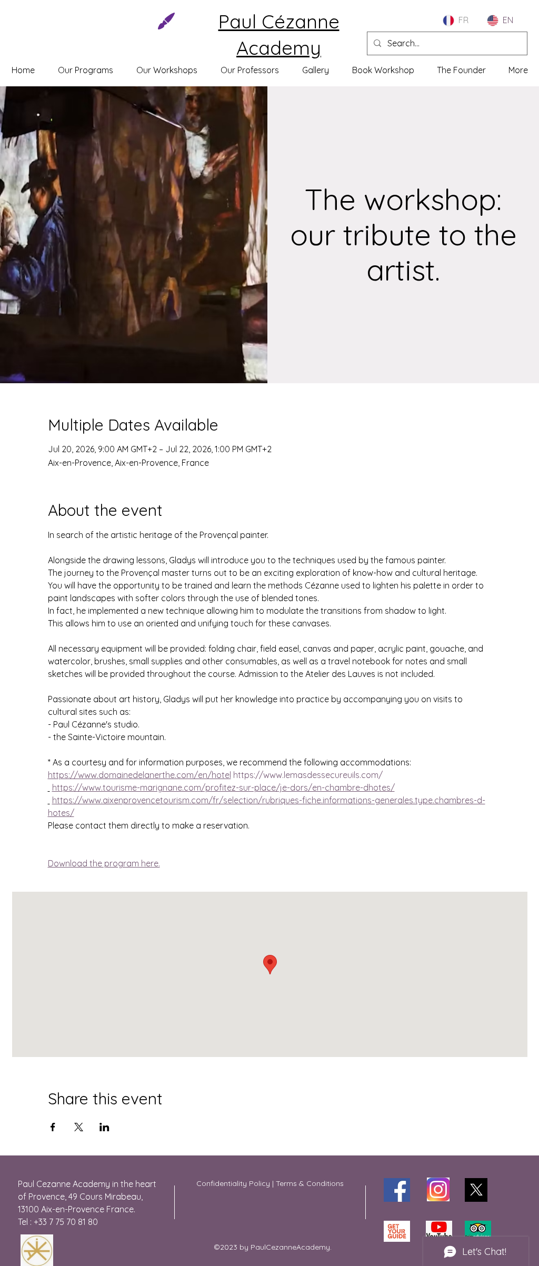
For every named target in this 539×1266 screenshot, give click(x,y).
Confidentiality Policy (233, 1183)
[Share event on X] (79, 1127)
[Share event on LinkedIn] (104, 1127)
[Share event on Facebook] (53, 1127)
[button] (167, 70)
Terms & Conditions (309, 1183)
